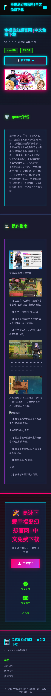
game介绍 (9, 666)
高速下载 (8, 676)
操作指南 (8, 671)
